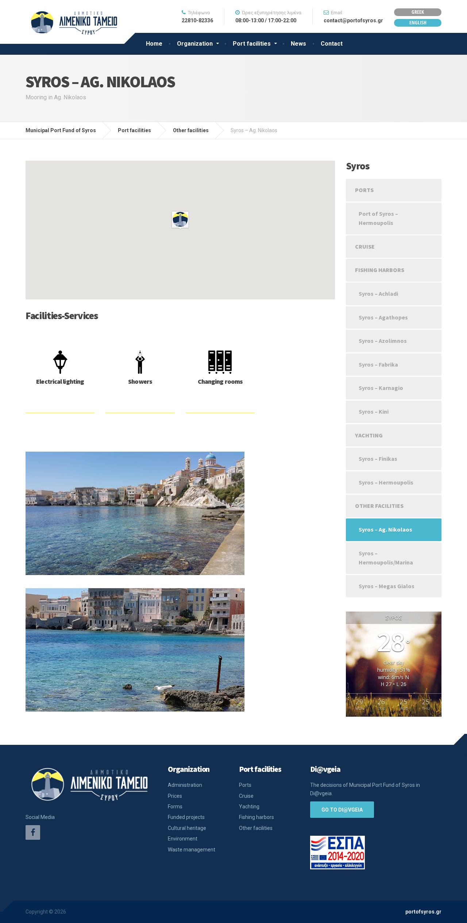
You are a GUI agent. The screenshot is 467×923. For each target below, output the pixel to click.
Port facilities (252, 43)
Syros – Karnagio (381, 387)
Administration (185, 785)
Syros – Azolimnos (383, 340)
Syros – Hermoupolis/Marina (386, 557)
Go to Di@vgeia (342, 810)
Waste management (191, 850)
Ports (364, 190)
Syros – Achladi (378, 293)
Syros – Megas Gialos (386, 586)
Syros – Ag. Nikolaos (385, 529)
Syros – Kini (374, 411)
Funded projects (186, 817)
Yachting (369, 435)
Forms (175, 806)
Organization (195, 43)
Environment (182, 839)
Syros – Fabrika (378, 364)
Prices (175, 796)
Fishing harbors (379, 269)
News (298, 43)
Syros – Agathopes (383, 317)
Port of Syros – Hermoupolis (378, 218)
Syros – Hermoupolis (386, 482)
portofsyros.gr (423, 912)
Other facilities (379, 505)
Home (154, 43)
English (418, 22)
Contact (332, 43)
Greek (418, 11)
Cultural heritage (187, 828)
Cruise (365, 246)
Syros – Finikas (378, 458)
